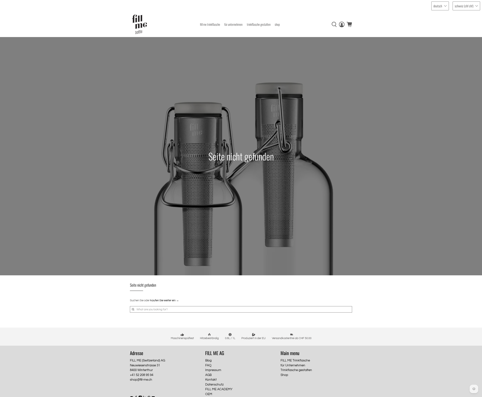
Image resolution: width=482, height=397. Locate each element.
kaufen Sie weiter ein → (164, 300)
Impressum (213, 370)
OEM (208, 394)
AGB (208, 375)
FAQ (208, 365)
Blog (208, 360)
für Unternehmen (233, 24)
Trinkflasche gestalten (259, 24)
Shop (277, 24)
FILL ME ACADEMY (219, 389)
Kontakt (211, 379)
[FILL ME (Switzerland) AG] (139, 24)
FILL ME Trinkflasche (210, 24)
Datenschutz (214, 384)
